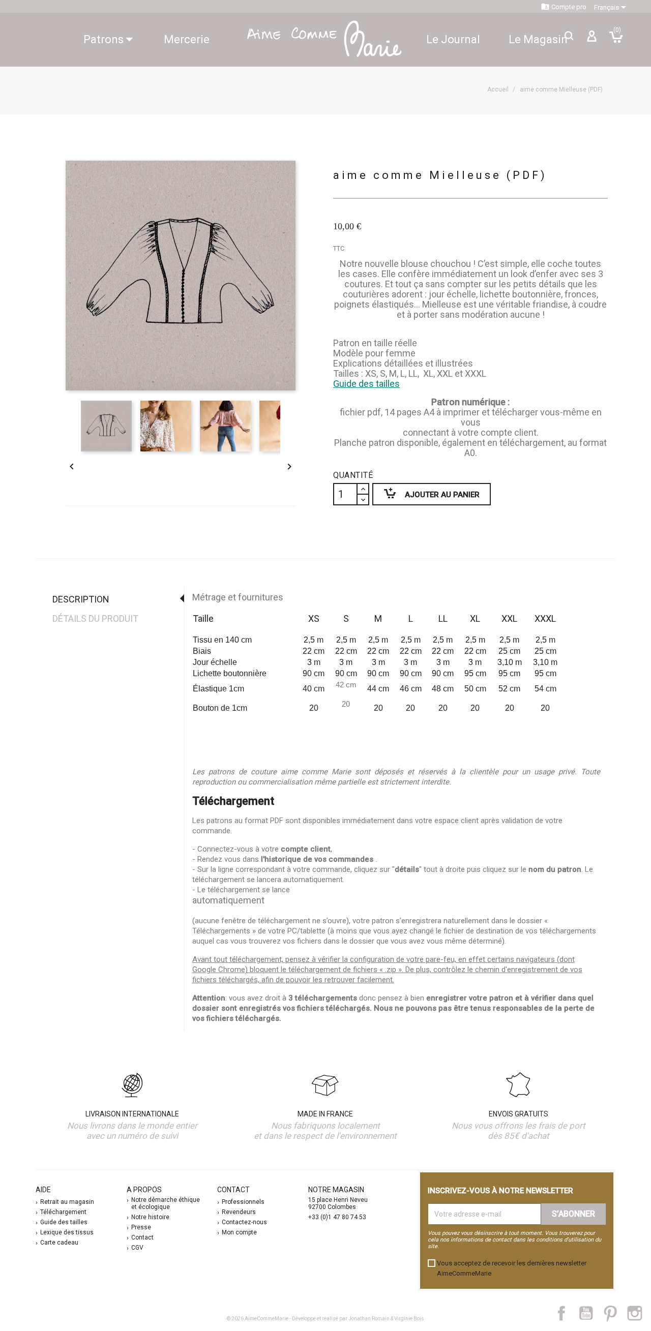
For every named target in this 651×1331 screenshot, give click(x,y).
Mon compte (239, 1232)
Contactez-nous (244, 1222)
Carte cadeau (59, 1242)
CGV (137, 1247)
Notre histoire (150, 1217)
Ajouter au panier (426, 493)
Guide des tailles (366, 383)
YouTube (590, 1313)
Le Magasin (538, 39)
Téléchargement (63, 1212)
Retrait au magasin (67, 1201)
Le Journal (453, 39)
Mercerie (187, 39)
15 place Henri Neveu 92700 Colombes (338, 1203)
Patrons (104, 39)
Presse (141, 1227)
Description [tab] (80, 599)
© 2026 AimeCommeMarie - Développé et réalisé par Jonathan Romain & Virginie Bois (325, 1318)
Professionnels (243, 1201)
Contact (142, 1237)
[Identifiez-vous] (591, 40)
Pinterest (615, 1313)
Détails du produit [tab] (95, 618)
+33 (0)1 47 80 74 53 (337, 1217)
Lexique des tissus (67, 1232)
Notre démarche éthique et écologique (165, 1203)
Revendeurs (239, 1212)
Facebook (567, 1313)
